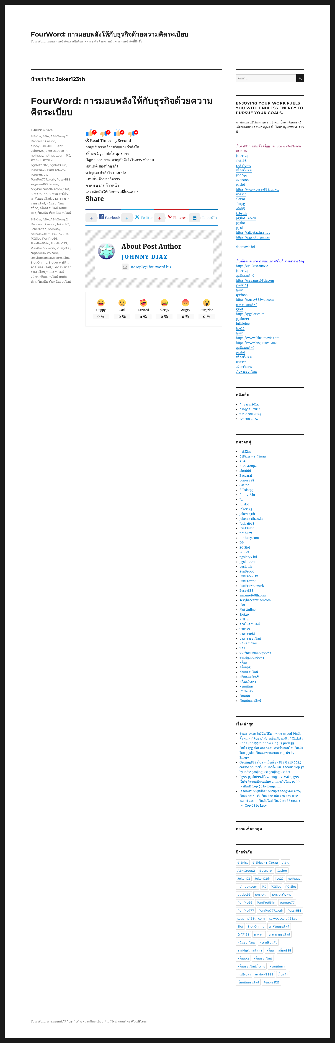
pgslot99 (242, 319)
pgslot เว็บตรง (281, 894)
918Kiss (36, 136)
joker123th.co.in (56, 150)
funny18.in (38, 146)
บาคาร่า (57, 198)
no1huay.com (54, 155)
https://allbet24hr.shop (253, 233)
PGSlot (48, 160)
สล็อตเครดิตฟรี (249, 677)
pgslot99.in (58, 165)
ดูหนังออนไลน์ (245, 276)
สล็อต (34, 208)
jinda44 (241, 175)
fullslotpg (243, 324)
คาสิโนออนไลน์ (41, 198)
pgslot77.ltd (39, 165)
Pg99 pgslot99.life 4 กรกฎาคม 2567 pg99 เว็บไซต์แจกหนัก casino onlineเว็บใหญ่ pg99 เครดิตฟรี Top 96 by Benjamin (270, 781)
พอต (242, 648)
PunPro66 (38, 170)
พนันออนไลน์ (55, 203)
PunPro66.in (40, 243)
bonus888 (247, 480)
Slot (66, 189)
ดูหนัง (239, 290)
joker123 (242, 156)
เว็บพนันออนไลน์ (60, 213)
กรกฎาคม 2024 (250, 409)
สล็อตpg (245, 667)
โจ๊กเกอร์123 (271, 982)
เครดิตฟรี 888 (264, 974)
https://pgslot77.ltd (250, 314)
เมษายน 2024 (249, 419)
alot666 (245, 471)
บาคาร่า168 (247, 634)
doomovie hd (245, 247)
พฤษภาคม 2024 (250, 414)
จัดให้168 (243, 934)
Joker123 (37, 150)
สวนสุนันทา (247, 686)
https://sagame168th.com (255, 280)
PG (68, 155)
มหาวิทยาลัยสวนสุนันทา (255, 653)
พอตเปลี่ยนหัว (268, 942)
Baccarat (37, 141)
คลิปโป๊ (240, 209)
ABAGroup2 (59, 136)
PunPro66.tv (56, 170)
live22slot (247, 528)
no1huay (37, 155)
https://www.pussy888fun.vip (257, 189)
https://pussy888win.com (255, 300)
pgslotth (246, 567)
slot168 (241, 161)
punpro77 (287, 902)
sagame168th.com (44, 184)
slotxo (240, 199)
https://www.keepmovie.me (256, 343)
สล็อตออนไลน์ (48, 208)
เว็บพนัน (42, 213)
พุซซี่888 (241, 295)
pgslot (240, 185)
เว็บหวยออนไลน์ (246, 372)
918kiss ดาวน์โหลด (253, 456)
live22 (240, 328)
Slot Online (39, 194)
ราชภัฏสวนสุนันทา (252, 658)
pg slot (241, 228)
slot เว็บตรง (243, 165)
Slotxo (53, 194)
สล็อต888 (242, 180)
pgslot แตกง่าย (246, 218)
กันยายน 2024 (249, 404)
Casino (50, 141)
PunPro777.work (43, 179)
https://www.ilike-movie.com (257, 338)
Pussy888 (63, 179)
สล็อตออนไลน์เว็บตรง (251, 966)
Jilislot (58, 146)
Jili (49, 146)
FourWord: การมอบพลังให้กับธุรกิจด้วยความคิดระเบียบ (109, 34)
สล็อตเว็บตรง (244, 170)
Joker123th (38, 229)
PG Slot (36, 160)
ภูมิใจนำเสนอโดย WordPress (127, 1021)
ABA (46, 136)
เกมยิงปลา (246, 691)
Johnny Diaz (145, 256)
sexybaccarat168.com (46, 189)
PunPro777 (39, 174)
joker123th (247, 514)
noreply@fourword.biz (151, 267)
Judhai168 (247, 523)
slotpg (240, 204)
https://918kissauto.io (252, 266)
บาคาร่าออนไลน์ (246, 304)
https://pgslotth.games (253, 237)
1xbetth (241, 213)
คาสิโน (63, 194)
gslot (239, 309)
